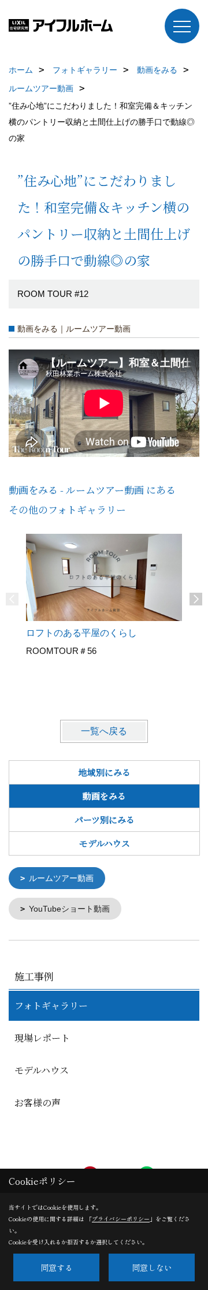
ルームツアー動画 (61, 878)
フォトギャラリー (51, 1005)
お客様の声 (37, 1102)
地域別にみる (105, 772)
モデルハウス (104, 843)
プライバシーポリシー (121, 1218)
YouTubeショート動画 (69, 908)
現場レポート (42, 1037)
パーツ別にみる (105, 819)
